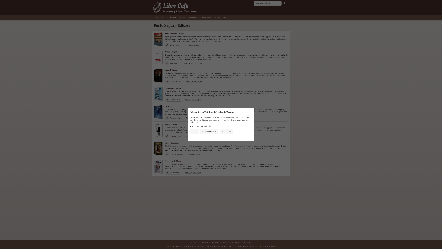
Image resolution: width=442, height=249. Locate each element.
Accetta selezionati (209, 131)
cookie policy (194, 122)
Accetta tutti (226, 131)
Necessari (195, 126)
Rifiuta (194, 131)
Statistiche (207, 126)
